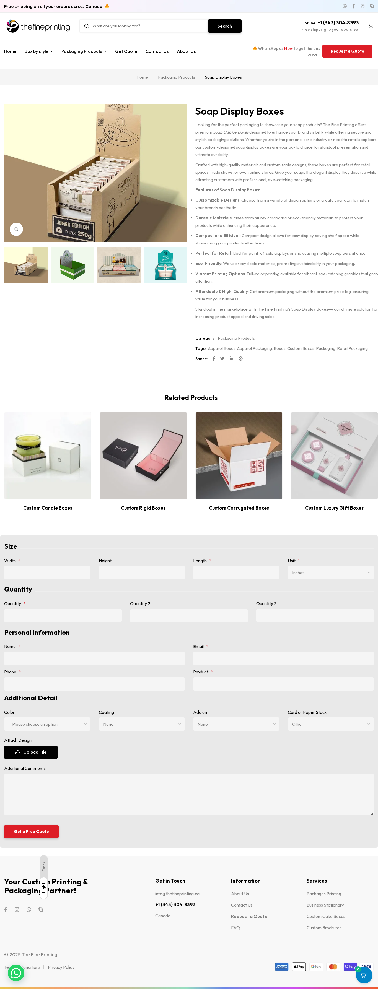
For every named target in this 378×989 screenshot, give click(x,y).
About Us (186, 51)
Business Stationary (325, 905)
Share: (201, 358)
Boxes (280, 348)
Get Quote (126, 51)
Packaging (325, 348)
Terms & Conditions (22, 967)
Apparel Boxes (221, 348)
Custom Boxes (300, 348)
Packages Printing (324, 893)
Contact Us (157, 51)
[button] (347, 51)
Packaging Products (81, 51)
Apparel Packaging (254, 348)
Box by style (36, 51)
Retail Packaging (352, 348)
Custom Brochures (324, 927)
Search (225, 26)
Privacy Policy (61, 967)
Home (10, 51)
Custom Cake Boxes (326, 916)
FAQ (235, 927)
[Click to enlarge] (16, 229)
